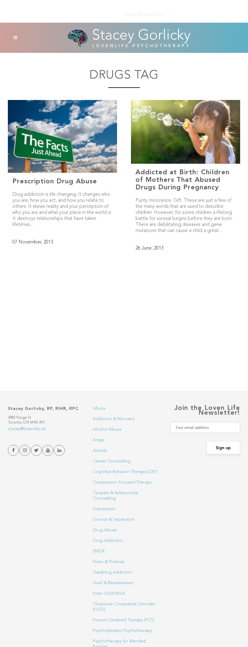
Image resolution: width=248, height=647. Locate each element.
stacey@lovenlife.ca (144, 14)
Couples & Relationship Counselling (116, 496)
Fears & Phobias (109, 562)
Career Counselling (111, 461)
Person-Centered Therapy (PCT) (123, 620)
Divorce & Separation (114, 519)
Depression (104, 509)
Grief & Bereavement (113, 583)
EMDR (99, 551)
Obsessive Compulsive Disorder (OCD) (124, 607)
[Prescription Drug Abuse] (62, 136)
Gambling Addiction (112, 572)
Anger (99, 440)
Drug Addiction (108, 541)
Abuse (99, 408)
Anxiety (100, 451)
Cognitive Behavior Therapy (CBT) (125, 472)
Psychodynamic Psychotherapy (122, 631)
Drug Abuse (105, 530)
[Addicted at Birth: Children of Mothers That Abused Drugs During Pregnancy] (185, 132)
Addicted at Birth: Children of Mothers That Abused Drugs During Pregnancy (182, 180)
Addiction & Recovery (114, 419)
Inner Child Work (109, 593)
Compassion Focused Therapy (122, 482)
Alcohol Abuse (107, 429)
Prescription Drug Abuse (54, 181)
